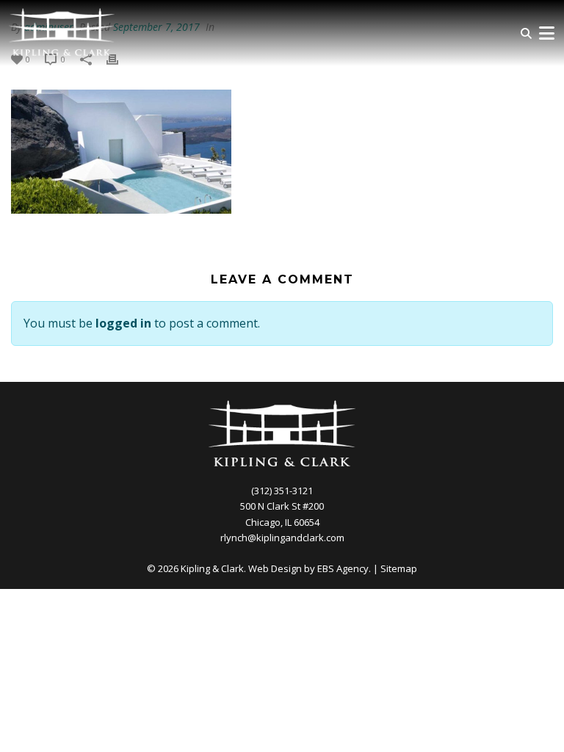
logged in (123, 323)
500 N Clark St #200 (282, 506)
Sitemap (398, 568)
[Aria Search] (526, 33)
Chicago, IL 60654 (282, 522)
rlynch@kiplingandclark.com (282, 537)
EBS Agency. (344, 568)
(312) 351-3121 (282, 490)
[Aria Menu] (546, 33)
